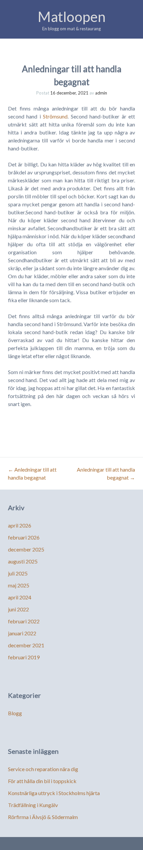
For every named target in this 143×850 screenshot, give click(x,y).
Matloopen (71, 16)
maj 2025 (18, 585)
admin (101, 93)
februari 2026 (24, 537)
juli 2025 (18, 573)
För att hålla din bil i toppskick (42, 781)
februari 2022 (24, 621)
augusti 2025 (23, 561)
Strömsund (55, 116)
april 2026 (19, 525)
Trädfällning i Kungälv (33, 805)
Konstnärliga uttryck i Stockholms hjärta (54, 793)
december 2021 (26, 645)
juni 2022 (18, 609)
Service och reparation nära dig (43, 769)
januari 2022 (22, 633)
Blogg (15, 713)
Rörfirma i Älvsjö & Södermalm (43, 817)
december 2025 (26, 549)
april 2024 (19, 597)
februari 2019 (24, 657)
